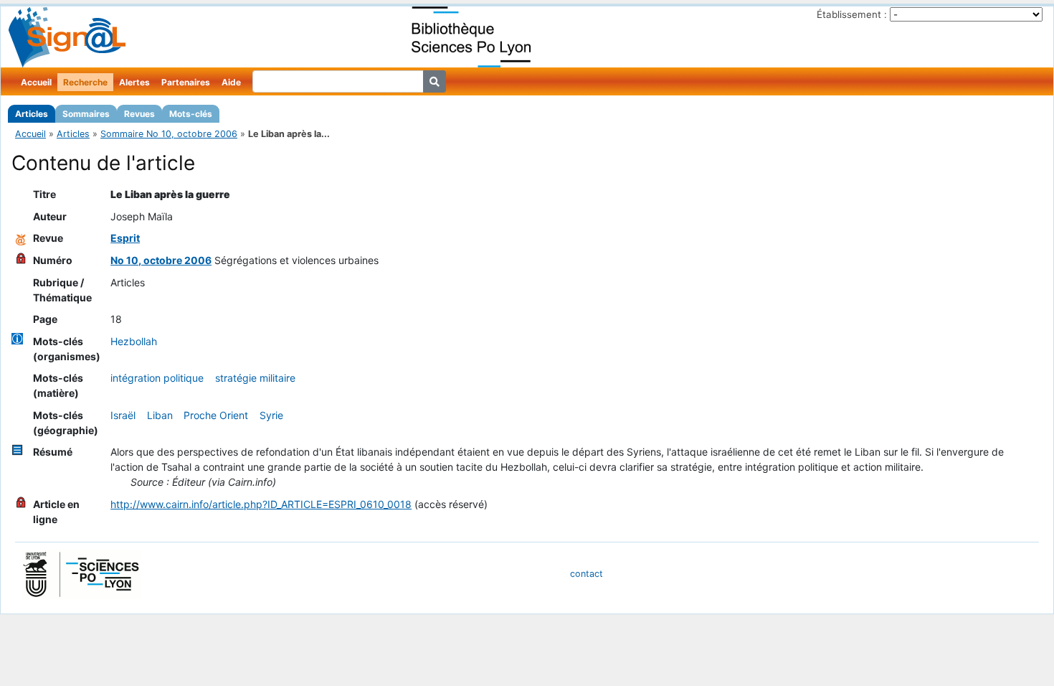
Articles (31, 113)
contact (586, 573)
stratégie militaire (255, 378)
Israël (123, 415)
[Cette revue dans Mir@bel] (21, 238)
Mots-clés (190, 113)
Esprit (125, 238)
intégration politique (157, 378)
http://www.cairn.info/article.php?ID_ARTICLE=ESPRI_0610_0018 (261, 504)
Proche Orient (216, 415)
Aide (231, 82)
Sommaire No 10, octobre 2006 (168, 133)
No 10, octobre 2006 (161, 260)
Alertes (134, 82)
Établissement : (852, 14)
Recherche (85, 82)
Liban (160, 415)
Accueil (36, 82)
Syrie (271, 415)
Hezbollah (133, 341)
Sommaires (86, 113)
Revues (139, 113)
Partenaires (185, 82)
